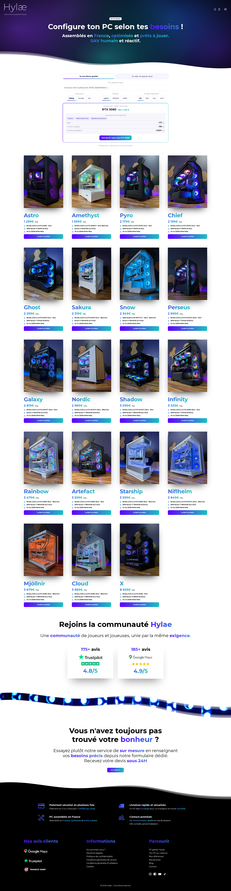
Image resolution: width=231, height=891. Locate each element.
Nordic (81, 399)
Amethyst (85, 215)
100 (147, 98)
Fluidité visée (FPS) (151, 94)
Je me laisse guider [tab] (89, 76)
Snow (127, 307)
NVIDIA (116, 98)
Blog (151, 863)
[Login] (214, 9)
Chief (175, 215)
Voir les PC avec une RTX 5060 (115, 138)
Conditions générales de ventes (101, 860)
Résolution (79, 94)
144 (154, 98)
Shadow (131, 399)
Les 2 (106, 98)
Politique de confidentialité (99, 856)
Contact (153, 866)
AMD (125, 98)
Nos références (156, 856)
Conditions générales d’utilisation (102, 863)
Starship (131, 491)
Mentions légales (94, 853)
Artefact (83, 491)
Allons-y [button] (115, 770)
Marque (115, 94)
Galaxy (33, 399)
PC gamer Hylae (157, 850)
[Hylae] (15, 9)
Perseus (179, 307)
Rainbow (36, 491)
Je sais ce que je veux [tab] (142, 76)
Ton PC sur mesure (158, 853)
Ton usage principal (115, 82)
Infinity (178, 399)
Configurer (43, 236)
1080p (71, 98)
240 (162, 98)
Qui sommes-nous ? (95, 850)
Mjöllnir (34, 583)
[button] (225, 9)
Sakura (81, 307)
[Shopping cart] (218, 9)
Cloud (80, 583)
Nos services (154, 860)
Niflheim (180, 491)
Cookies (90, 866)
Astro (31, 215)
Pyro (126, 215)
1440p (81, 98)
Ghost (32, 307)
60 (140, 98)
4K (89, 98)
